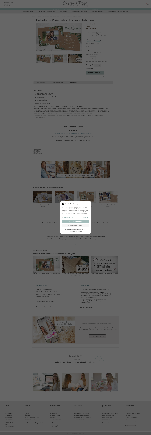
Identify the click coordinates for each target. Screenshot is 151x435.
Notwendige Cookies (69, 217)
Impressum (79, 231)
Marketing (85, 217)
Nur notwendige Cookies (76, 225)
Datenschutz (72, 231)
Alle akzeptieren (75, 221)
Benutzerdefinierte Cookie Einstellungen (75, 229)
